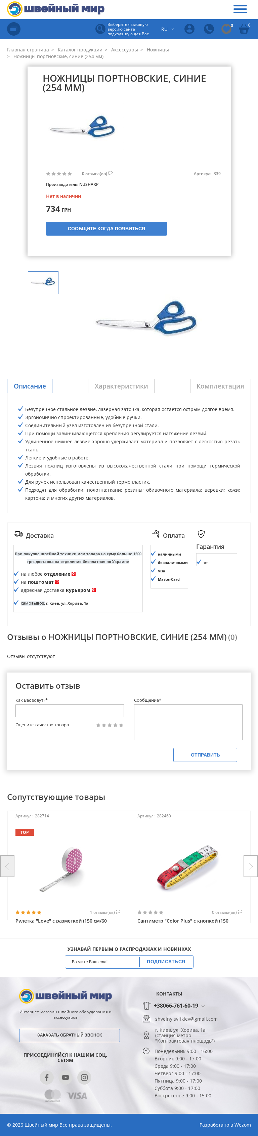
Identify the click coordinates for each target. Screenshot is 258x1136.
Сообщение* (147, 700)
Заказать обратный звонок (69, 1035)
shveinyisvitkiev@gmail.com (186, 1019)
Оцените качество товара (42, 724)
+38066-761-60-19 (176, 1006)
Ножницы (157, 49)
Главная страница (28, 49)
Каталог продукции (79, 49)
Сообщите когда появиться (106, 228)
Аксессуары (124, 49)
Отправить (205, 755)
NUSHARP (88, 184)
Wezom (242, 1125)
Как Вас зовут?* (31, 700)
